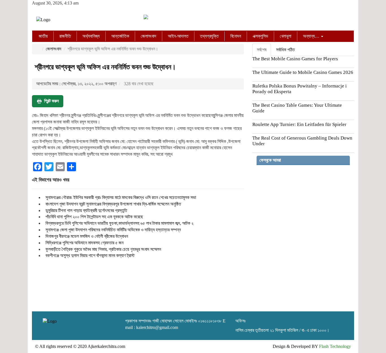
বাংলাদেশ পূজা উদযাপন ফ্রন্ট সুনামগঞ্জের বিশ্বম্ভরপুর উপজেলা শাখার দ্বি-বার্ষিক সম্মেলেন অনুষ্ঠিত (113, 204)
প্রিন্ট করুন (51, 101)
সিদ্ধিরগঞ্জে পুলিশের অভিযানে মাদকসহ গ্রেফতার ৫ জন (84, 242)
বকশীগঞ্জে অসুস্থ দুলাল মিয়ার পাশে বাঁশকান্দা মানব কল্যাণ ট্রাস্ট (90, 255)
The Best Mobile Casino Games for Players (295, 58)
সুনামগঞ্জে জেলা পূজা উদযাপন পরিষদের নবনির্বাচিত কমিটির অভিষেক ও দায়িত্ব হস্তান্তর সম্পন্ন (113, 229)
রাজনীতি (65, 36)
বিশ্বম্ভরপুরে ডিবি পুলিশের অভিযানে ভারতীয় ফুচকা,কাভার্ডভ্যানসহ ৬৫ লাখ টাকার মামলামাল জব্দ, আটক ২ (119, 223)
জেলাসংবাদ (148, 36)
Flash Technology (335, 346)
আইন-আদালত (178, 36)
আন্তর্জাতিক (120, 36)
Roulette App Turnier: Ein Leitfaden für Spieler (299, 124)
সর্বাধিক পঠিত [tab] (285, 49)
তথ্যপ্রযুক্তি (209, 36)
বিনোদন (235, 36)
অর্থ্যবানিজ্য (91, 36)
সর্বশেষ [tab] (261, 49)
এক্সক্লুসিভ (260, 36)
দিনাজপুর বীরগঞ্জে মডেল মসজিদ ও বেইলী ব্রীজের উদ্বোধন (86, 236)
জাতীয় (43, 36)
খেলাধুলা (285, 36)
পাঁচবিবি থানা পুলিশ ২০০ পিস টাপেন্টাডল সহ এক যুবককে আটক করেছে (94, 216)
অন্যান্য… (311, 36)
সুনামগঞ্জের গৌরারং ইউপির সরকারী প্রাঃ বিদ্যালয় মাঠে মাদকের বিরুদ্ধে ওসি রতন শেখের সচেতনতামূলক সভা (120, 197)
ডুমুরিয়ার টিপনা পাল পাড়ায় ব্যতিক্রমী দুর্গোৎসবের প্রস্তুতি (86, 210)
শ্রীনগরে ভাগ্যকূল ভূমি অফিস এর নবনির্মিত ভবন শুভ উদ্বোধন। (105, 67)
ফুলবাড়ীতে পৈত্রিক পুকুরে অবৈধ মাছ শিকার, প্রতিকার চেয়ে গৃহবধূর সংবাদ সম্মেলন (103, 249)
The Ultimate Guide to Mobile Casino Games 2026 (302, 72)
